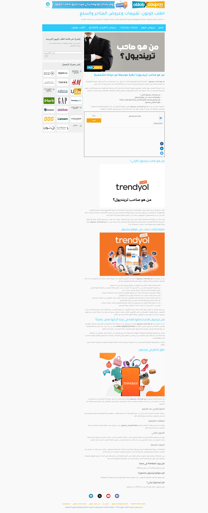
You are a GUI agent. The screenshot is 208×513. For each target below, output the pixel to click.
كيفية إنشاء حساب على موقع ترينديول (147, 97)
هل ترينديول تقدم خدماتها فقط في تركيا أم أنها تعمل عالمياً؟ (139, 99)
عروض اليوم (148, 27)
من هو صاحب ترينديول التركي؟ (150, 94)
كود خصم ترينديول (135, 116)
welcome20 (158, 123)
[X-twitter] (100, 496)
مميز (161, 27)
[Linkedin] (91, 496)
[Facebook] (117, 496)
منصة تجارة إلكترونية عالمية (125, 326)
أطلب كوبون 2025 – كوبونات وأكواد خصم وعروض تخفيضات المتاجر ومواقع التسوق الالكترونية (96, 507)
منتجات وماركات (129, 27)
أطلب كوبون (78, 27)
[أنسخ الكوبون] (161, 117)
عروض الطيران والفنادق (102, 27)
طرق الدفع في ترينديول (152, 102)
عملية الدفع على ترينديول (129, 425)
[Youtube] (108, 496)
